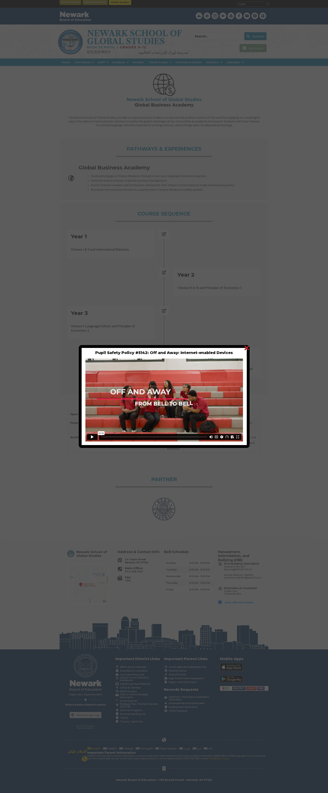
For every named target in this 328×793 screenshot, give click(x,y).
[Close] (246, 348)
